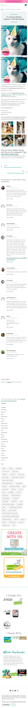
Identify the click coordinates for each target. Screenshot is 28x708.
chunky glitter (18, 468)
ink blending (11, 492)
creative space (4, 428)
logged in (9, 382)
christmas (11, 468)
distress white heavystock (7, 483)
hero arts (21, 489)
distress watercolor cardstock (18, 477)
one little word (4, 441)
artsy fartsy (3, 409)
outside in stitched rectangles (8, 504)
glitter (24, 486)
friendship (4, 486)
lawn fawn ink (15, 498)
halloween (14, 489)
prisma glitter (20, 504)
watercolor (21, 522)
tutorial (2, 455)
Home (2, 9)
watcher (3, 460)
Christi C (8, 186)
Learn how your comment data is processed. (13, 400)
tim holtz (4, 522)
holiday (3, 492)
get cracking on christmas (15, 486)
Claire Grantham (10, 268)
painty (2, 444)
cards (2, 414)
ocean (21, 501)
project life (3, 446)
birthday (4, 468)
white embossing (5, 525)
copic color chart (5, 471)
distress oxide (21, 474)
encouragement (19, 483)
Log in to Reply (9, 198)
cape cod (3, 412)
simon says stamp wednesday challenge (10, 516)
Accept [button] (13, 704)
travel (2, 453)
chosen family (4, 416)
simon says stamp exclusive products (9, 513)
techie (2, 448)
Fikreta (8, 316)
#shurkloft (3, 407)
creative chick (4, 423)
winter (13, 525)
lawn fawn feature (5, 498)
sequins (3, 510)
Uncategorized (4, 457)
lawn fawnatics (5, 495)
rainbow (4, 507)
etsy (2, 430)
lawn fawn (19, 492)
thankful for (3, 451)
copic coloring (15, 471)
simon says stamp (12, 510)
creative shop (4, 425)
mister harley (14, 14)
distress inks (12, 474)
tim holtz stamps (12, 522)
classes (2, 419)
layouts (2, 437)
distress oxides (5, 477)
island (2, 435)
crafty (2, 421)
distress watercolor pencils (7, 480)
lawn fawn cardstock (16, 495)
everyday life (4, 432)
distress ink (4, 474)
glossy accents (5, 489)
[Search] (4, 5)
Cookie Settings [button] (6, 704)
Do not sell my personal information (14, 702)
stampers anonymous (6, 519)
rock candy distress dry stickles (15, 507)
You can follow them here (13, 153)
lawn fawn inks (5, 501)
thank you (23, 519)
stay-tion (16, 519)
